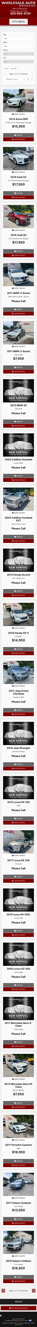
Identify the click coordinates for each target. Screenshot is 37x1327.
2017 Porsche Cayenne (18, 1144)
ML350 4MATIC (18, 1090)
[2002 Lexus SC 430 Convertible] (18, 954)
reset (13, 68)
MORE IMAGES (19, 114)
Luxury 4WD (18, 463)
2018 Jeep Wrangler (18, 748)
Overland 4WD (18, 697)
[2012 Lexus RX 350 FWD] (18, 787)
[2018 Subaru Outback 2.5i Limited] (18, 1242)
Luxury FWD (18, 918)
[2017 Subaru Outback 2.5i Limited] (18, 1184)
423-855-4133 (20, 13)
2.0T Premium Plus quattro (19, 239)
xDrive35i (18, 409)
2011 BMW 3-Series (18, 293)
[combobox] (18, 38)
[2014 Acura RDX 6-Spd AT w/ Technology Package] (18, 100)
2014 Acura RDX (18, 119)
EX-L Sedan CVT (18, 578)
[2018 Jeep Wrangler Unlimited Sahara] (18, 733)
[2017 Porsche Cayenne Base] (18, 1126)
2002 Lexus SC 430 (18, 968)
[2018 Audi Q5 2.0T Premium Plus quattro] (18, 216)
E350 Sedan (18, 1029)
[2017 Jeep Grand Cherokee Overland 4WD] (18, 672)
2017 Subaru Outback (18, 1202)
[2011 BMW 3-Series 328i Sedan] (18, 333)
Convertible (18, 972)
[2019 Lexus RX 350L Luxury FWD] (18, 900)
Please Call (18, 301)
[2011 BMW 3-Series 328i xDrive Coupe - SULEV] (18, 274)
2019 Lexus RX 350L (18, 914)
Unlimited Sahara (18, 752)
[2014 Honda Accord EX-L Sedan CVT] (18, 560)
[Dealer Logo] (18, 4)
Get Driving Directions (19, 1308)
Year (4, 35)
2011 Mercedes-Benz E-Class (18, 1024)
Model (5, 50)
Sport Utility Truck (18, 524)
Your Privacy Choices (23, 1320)
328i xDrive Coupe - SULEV (18, 297)
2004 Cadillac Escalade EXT (18, 519)
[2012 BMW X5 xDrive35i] (18, 391)
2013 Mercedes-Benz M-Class (18, 1085)
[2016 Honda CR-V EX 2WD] (18, 614)
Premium (18, 864)
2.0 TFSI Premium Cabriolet (18, 181)
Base (18, 1148)
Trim (4, 58)
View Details (19, 139)
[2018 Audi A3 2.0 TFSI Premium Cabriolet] (18, 158)
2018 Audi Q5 (18, 235)
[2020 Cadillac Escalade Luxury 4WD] (18, 445)
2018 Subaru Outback (18, 1260)
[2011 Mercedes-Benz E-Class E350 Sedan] (18, 1008)
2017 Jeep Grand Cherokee (18, 692)
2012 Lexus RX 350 (18, 802)
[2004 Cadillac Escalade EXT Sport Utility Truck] (18, 499)
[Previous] (5, 74)
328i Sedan (18, 355)
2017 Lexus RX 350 (18, 860)
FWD (18, 806)
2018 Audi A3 (18, 177)
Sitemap (15, 1320)
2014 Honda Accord (18, 574)
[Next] (32, 74)
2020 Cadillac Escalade (18, 459)
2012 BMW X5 (18, 405)
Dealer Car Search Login (18, 1318)
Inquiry (19, 135)
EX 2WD (18, 636)
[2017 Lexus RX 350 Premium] (18, 842)
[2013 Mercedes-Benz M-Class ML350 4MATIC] (18, 1065)
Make (5, 42)
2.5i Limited (18, 1206)
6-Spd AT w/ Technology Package (18, 123)
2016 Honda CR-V (18, 633)
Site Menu (18, 21)
